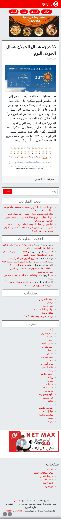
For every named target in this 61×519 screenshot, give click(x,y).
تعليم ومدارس (46, 357)
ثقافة (50, 360)
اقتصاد (50, 350)
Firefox (9, 511)
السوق (34, 11)
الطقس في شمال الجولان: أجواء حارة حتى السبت (30, 224)
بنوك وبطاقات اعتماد (43, 309)
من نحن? (49, 486)
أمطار (14, 11)
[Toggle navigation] (6, 4)
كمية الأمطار (47, 483)
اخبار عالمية (47, 343)
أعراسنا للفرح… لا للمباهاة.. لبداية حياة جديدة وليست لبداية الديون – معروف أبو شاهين (30, 268)
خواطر (50, 302)
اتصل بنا (49, 469)
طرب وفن (48, 391)
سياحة (50, 381)
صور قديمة (48, 306)
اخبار (51, 340)
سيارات (49, 384)
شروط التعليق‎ (46, 476)
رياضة (50, 370)
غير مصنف (48, 398)
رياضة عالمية (47, 374)
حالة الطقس (41, 179)
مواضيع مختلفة (46, 415)
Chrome (18, 511)
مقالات (50, 401)
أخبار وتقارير (47, 333)
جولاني (17, 500)
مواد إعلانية (48, 411)
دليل (24, 11)
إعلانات (49, 336)
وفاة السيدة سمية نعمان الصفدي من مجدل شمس (30, 214)
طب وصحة (48, 387)
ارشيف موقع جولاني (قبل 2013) (38, 316)
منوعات (49, 404)
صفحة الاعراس (46, 299)
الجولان (49, 353)
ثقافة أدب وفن (46, 364)
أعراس (46, 11)
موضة (50, 418)
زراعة (50, 377)
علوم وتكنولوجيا (45, 394)
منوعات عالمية (46, 408)
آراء (51, 330)
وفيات (50, 421)
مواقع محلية (47, 313)
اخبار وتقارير (47, 347)
